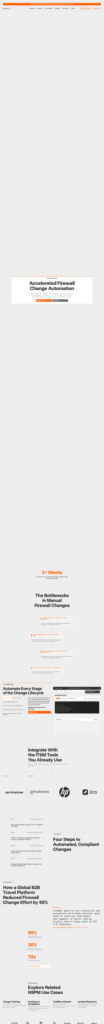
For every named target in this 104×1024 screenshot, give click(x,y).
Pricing (73, 8)
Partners (57, 8)
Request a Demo (96, 8)
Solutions (39, 8)
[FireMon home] (6, 8)
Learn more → (70, 4)
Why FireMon (48, 8)
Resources (65, 8)
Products (31, 8)
